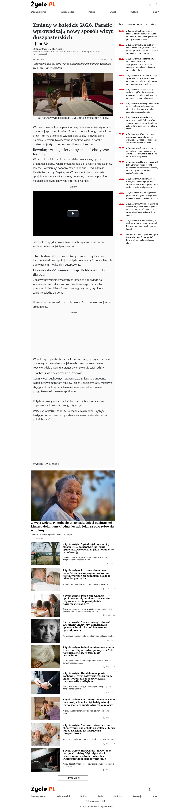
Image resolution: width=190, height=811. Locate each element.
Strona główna (38, 12)
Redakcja (137, 796)
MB (42, 60)
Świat (113, 12)
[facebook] (35, 43)
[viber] (45, 43)
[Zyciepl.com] (43, 4)
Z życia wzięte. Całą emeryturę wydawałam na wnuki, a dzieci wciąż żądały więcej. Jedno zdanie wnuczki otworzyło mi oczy (141, 138)
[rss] (149, 4)
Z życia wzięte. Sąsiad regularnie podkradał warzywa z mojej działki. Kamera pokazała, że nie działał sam (142, 195)
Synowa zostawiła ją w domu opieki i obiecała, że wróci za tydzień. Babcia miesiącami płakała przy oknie (142, 239)
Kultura (134, 12)
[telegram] (40, 43)
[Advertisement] (73, 335)
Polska (91, 12)
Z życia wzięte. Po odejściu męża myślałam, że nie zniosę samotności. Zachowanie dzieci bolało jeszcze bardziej (142, 225)
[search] (156, 4)
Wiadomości (67, 12)
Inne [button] (155, 12)
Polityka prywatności (95, 801)
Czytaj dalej (73, 778)
